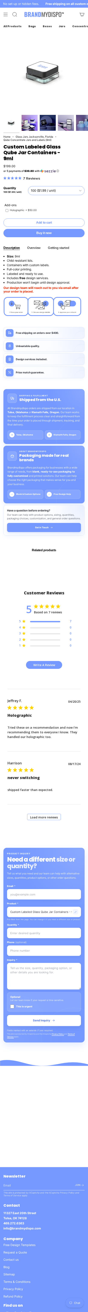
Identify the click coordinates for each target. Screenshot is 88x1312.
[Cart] (82, 14)
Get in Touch (42, 527)
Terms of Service (12, 1195)
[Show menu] (5, 14)
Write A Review (44, 665)
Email (11, 886)
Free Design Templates (19, 1245)
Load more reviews (44, 817)
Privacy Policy (58, 1034)
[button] (44, 171)
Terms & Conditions (16, 1281)
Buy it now (43, 233)
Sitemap (9, 1274)
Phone (16, 942)
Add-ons (10, 205)
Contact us (11, 1259)
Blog (6, 1267)
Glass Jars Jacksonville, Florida (34, 136)
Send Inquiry (41, 1020)
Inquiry (12, 959)
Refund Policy (13, 1296)
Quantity (13, 924)
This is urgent (24, 1006)
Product (12, 903)
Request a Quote (15, 1252)
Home (6, 136)
